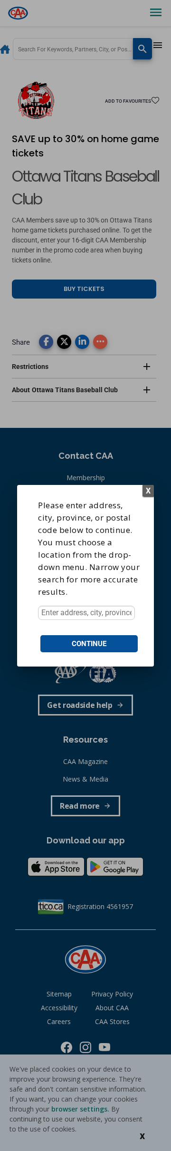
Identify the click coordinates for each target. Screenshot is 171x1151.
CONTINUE (89, 643)
